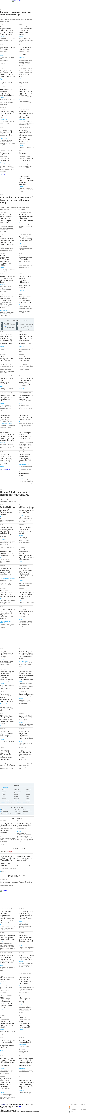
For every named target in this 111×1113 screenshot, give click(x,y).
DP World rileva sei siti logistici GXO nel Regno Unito (7, 358)
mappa (27, 802)
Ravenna (28, 789)
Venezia (28, 800)
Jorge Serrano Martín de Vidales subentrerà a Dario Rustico (26, 190)
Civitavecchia (5, 800)
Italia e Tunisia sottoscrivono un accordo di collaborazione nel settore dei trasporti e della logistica (26, 554)
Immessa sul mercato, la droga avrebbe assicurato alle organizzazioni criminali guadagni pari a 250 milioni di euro (7, 946)
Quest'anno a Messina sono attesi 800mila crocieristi (26, 417)
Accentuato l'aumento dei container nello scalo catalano (7, 625)
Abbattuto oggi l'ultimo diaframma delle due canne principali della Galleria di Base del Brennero (26, 573)
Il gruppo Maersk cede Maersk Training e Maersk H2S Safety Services (26, 299)
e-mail (20, 1106)
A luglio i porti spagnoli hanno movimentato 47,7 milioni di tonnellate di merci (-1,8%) (7, 30)
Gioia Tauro (17, 791)
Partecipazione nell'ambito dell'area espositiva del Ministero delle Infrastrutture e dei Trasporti (7, 60)
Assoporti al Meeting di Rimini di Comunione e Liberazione (7, 50)
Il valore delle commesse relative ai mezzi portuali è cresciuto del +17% (7, 687)
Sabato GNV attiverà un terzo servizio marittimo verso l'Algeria (7, 398)
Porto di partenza (25, 323)
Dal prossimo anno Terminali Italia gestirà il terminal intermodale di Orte (7, 552)
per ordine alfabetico (26, 326)
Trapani (28, 796)
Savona (28, 792)
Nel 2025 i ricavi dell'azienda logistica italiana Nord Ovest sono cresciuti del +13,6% (26, 594)
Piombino (17, 800)
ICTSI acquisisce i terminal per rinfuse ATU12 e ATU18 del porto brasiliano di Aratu (26, 654)
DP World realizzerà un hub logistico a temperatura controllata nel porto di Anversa (26, 382)
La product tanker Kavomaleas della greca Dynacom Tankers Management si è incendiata (6, 989)
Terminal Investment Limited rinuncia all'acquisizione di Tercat (7, 279)
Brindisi (4, 794)
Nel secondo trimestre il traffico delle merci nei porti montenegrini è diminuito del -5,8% (7, 240)
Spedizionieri (4, 811)
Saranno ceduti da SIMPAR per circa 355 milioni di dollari (26, 664)
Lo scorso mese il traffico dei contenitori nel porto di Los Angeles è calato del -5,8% (26, 113)
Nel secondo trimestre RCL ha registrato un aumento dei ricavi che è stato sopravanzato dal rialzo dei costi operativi (25, 136)
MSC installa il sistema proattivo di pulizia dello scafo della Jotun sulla (7, 218)
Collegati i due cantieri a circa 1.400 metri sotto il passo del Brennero (25, 583)
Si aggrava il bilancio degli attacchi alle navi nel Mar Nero (26, 957)
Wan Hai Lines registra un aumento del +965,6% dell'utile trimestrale (26, 217)
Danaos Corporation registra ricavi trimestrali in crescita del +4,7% (26, 398)
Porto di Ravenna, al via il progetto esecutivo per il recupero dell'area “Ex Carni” (26, 51)
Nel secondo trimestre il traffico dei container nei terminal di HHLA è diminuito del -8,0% (26, 156)
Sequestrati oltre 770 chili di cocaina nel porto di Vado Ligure (7, 937)
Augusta (4, 791)
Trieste (27, 798)
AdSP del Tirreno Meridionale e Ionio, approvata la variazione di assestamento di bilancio (7, 532)
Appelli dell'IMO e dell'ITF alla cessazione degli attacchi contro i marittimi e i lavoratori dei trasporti (6, 1084)
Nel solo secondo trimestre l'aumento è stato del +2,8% (7, 1033)
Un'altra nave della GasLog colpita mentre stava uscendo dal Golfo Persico (25, 458)
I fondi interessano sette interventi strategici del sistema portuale (6, 1071)
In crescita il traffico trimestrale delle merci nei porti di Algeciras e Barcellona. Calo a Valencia (7, 613)
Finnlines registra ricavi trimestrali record (25, 473)
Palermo (16, 798)
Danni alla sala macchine (25, 466)
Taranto (28, 794)
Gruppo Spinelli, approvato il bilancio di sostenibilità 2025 (15, 493)
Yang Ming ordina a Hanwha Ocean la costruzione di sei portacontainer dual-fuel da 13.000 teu (7, 959)
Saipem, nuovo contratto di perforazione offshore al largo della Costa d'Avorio (26, 735)
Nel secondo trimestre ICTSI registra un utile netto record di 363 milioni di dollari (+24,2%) (6, 459)
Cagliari (4, 796)
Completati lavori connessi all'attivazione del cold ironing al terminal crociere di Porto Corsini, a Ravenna (26, 282)
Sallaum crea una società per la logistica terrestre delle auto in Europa (7, 92)
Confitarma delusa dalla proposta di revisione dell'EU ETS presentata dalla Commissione (26, 979)
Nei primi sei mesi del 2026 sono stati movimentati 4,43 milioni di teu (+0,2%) (7, 446)
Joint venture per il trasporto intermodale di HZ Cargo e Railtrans (25, 435)
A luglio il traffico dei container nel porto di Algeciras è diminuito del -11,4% (7, 73)
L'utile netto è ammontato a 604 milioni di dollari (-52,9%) (7, 602)
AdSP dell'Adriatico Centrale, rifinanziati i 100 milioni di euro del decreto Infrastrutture (7, 1062)
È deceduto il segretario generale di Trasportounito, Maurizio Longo (25, 258)
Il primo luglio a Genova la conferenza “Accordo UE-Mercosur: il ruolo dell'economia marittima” (8, 827)
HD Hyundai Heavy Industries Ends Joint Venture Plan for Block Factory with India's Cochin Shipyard (7, 860)
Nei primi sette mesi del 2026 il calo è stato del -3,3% (6, 82)
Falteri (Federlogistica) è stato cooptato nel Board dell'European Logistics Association (26, 754)
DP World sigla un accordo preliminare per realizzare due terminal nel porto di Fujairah (7, 719)
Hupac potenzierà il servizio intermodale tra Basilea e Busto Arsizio (26, 73)
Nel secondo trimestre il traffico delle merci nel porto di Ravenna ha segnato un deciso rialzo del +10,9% (26, 339)
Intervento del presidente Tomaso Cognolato (16, 882)
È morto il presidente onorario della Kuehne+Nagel (15, 13)
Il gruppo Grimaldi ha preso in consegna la (26, 238)
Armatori (3, 809)
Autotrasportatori (19, 813)
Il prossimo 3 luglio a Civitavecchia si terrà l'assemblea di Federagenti (25, 826)
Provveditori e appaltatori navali (23, 811)
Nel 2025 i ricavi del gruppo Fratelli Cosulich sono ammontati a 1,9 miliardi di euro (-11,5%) (7, 260)
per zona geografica (26, 329)
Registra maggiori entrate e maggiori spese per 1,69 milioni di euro (7, 542)
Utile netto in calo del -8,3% (26, 602)
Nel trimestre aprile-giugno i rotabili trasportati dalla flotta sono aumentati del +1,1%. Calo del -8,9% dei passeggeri (7, 168)
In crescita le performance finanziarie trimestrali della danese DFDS (5, 156)
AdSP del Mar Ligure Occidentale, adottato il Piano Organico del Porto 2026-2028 (26, 509)
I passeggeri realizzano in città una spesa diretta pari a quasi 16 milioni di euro (26, 425)
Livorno (16, 794)
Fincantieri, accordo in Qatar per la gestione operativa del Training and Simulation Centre (26, 915)
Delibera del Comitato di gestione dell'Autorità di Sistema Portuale (6, 662)
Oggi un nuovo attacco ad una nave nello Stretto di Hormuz (7, 978)
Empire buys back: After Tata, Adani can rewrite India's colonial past (24, 859)
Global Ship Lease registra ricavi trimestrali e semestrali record (6, 381)
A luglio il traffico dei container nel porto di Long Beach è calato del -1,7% (7, 133)
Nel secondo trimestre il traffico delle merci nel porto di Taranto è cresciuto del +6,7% (26, 93)
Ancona (4, 789)
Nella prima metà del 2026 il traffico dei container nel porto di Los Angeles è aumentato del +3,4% (26, 1062)
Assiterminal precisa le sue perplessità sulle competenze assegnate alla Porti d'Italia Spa (7, 1043)
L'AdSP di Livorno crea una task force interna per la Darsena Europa (17, 200)
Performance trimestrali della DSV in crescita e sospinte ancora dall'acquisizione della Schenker (6, 754)
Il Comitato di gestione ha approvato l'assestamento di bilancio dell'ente (7, 520)
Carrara (4, 798)
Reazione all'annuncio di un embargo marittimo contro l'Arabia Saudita (7, 928)
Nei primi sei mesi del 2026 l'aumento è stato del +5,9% (26, 349)
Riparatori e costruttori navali (23, 809)
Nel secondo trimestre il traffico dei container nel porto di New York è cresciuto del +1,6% (7, 436)
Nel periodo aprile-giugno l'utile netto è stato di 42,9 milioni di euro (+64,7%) (26, 481)
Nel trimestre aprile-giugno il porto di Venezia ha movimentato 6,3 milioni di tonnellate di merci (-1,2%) (7, 339)
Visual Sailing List (9, 324)
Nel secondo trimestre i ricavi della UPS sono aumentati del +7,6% (7, 593)
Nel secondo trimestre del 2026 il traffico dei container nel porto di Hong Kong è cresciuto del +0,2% (26, 1083)
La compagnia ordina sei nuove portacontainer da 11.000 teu (25, 226)
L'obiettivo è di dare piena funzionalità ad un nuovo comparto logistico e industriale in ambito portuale (26, 62)
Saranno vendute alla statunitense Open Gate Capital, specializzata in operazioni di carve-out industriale (25, 310)
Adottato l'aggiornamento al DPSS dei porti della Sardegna (7, 654)
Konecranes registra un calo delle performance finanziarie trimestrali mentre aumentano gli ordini (7, 676)
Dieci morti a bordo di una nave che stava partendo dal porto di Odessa (26, 965)
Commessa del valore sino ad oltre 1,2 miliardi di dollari (7, 968)
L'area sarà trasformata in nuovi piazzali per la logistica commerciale (7, 313)
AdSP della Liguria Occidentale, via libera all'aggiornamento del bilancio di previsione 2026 (25, 1022)
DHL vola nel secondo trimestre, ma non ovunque (25, 358)
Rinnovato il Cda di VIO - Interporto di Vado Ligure (25, 718)
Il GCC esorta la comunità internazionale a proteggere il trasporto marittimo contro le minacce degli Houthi (7, 916)
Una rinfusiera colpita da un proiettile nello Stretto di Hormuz (6, 418)
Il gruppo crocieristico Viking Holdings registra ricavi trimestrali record (7, 113)
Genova (16, 789)
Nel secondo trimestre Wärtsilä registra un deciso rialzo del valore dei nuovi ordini (26, 939)
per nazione (24, 327)
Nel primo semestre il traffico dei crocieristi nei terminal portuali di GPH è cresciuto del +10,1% (7, 1022)
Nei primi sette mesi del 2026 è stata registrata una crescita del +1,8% (26, 123)
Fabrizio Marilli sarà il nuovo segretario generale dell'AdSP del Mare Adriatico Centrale (7, 510)
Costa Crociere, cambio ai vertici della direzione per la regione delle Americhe (26, 180)
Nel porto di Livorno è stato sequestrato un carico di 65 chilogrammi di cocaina (26, 30)
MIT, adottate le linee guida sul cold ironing (25, 1000)
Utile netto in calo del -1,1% (26, 147)
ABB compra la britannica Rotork (25, 1041)
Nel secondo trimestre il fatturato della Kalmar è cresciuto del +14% (7, 734)
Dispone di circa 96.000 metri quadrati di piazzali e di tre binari (7, 561)
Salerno (28, 791)
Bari (3, 792)
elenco (10, 802)
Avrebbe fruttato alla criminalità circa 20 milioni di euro (26, 40)
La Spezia (17, 792)
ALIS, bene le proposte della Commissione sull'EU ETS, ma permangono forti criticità (6, 1002)
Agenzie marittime (6, 813)
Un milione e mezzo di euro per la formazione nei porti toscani (26, 530)
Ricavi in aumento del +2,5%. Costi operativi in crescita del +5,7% (25, 166)
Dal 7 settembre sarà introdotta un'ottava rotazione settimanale (24, 82)
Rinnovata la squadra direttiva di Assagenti (26, 695)
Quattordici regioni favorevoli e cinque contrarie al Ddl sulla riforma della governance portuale (26, 675)
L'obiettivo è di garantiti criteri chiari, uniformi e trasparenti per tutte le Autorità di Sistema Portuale (25, 1009)
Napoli (16, 796)
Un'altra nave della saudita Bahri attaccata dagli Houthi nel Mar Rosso (6, 572)
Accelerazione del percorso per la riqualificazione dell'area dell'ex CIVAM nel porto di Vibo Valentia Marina (7, 302)
